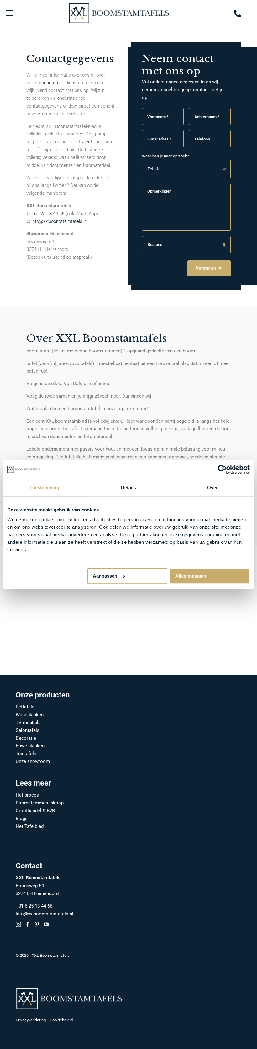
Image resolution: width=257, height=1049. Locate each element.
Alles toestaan (190, 576)
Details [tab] (128, 487)
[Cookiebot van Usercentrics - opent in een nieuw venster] (222, 469)
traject (85, 142)
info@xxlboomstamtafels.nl (59, 221)
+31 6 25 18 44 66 (34, 906)
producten (47, 83)
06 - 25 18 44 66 (48, 213)
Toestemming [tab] (44, 487)
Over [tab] (212, 487)
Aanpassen (105, 576)
